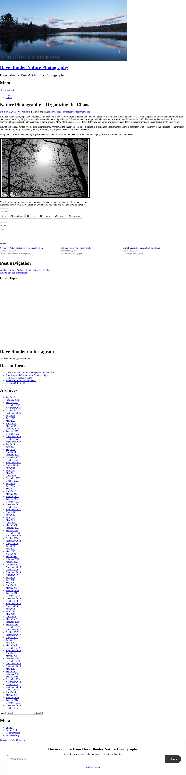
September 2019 (13, 572)
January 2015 (12, 676)
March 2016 (11, 655)
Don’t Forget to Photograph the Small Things (141, 248)
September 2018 (13, 603)
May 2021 (10, 520)
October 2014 (12, 684)
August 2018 (12, 606)
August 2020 (12, 543)
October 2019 (12, 569)
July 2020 (10, 546)
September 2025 (13, 413)
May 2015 (10, 669)
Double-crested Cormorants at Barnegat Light (27, 375)
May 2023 (10, 473)
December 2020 (13, 533)
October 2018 (12, 601)
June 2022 (10, 486)
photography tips (82, 112)
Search (3, 713)
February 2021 (12, 528)
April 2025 (11, 423)
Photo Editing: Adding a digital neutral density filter (25, 270)
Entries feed (11, 730)
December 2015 (13, 661)
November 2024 (13, 436)
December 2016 (13, 648)
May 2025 (10, 421)
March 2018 (11, 619)
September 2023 (13, 462)
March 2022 (11, 494)
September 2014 (13, 687)
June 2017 (10, 642)
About (9, 97)
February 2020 (12, 559)
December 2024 (13, 434)
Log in (9, 727)
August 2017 (12, 637)
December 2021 (13, 501)
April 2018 (11, 616)
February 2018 (12, 622)
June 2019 (10, 580)
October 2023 (12, 460)
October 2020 (12, 538)
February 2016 (12, 658)
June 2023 (10, 470)
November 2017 (13, 629)
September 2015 (13, 666)
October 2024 (12, 439)
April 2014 (11, 692)
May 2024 (10, 449)
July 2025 (10, 415)
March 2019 (11, 588)
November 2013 (13, 705)
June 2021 (10, 517)
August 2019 (12, 575)
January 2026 (12, 402)
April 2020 (11, 554)
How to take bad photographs (15, 272)
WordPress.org (12, 735)
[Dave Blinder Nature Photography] (63, 60)
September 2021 (13, 509)
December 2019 (13, 564)
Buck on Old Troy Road (17, 383)
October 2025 (12, 410)
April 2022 (11, 491)
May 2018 (10, 614)
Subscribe (173, 759)
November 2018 (13, 598)
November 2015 (13, 663)
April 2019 (11, 585)
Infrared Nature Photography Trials (76, 248)
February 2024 (12, 454)
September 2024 (13, 441)
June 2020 (10, 548)
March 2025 (11, 426)
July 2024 (10, 444)
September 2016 (13, 650)
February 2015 (12, 674)
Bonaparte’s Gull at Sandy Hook (21, 380)
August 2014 (12, 689)
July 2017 (10, 640)
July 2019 (10, 577)
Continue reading (93, 767)
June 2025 (10, 418)
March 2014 (11, 695)
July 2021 (10, 515)
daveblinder (24, 112)
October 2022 (12, 481)
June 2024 (10, 447)
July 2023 (10, 468)
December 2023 (13, 457)
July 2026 (10, 397)
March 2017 (11, 645)
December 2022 (13, 478)
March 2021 (11, 525)
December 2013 (13, 702)
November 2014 (13, 682)
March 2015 (11, 671)
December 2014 (13, 679)
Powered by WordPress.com (13, 740)
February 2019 (12, 590)
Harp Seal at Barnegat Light (19, 378)
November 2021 (13, 504)
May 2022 (10, 488)
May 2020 (10, 551)
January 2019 (12, 593)
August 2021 (12, 512)
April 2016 (11, 653)
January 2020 (12, 562)
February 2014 (12, 697)
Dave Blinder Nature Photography (34, 67)
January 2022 (12, 499)
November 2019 (13, 567)
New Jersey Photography (61, 112)
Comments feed (13, 732)
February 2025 (12, 428)
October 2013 (12, 708)
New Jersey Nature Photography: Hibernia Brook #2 (21, 248)
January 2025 (12, 431)
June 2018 (10, 611)
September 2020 (13, 541)
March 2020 (11, 556)
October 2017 (12, 632)
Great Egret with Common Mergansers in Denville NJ (30, 372)
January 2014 (12, 700)
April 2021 (11, 522)
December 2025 (13, 405)
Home (8, 95)
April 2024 (11, 452)
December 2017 (13, 627)
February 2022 (12, 496)
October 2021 (12, 507)
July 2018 (10, 608)
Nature (36, 112)
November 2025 (13, 407)
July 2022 (10, 483)
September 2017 (13, 635)
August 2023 (12, 465)
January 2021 (12, 530)
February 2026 (12, 400)
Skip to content (7, 90)
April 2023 (11, 475)
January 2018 (12, 624)
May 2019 (10, 582)
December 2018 (13, 595)
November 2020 (13, 535)
